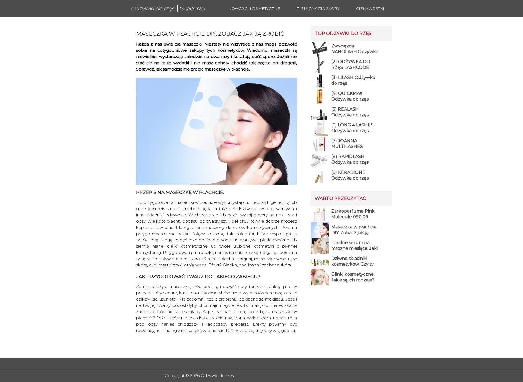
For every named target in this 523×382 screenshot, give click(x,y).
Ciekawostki (370, 8)
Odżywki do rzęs (147, 375)
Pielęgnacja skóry (318, 8)
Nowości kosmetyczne (254, 8)
